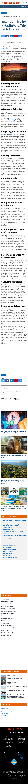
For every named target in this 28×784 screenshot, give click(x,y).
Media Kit (21, 742)
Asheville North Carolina (9, 549)
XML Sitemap (21, 741)
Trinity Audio (13, 42)
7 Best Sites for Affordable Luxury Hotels (15, 691)
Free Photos (3, 715)
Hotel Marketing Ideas (8, 741)
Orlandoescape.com (21, 738)
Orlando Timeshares (5, 718)
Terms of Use (8, 747)
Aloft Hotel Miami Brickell (10, 557)
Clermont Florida (7, 553)
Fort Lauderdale (7, 539)
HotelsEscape (14, 729)
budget (12, 134)
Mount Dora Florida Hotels (8, 608)
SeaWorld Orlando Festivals (7, 711)
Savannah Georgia (8, 547)
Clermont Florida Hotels (7, 604)
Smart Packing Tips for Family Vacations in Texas (12, 391)
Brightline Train (4, 710)
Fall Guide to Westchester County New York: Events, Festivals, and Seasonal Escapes (13, 482)
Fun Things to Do (21, 736)
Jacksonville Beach (8, 551)
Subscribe (24, 6)
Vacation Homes (4, 708)
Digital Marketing (8, 738)
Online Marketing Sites (8, 739)
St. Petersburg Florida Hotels (8, 611)
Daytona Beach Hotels (7, 601)
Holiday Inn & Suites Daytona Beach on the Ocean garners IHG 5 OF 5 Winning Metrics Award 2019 (16, 677)
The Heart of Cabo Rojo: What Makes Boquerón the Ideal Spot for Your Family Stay (13, 508)
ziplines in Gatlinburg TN (10, 120)
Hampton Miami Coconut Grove (11, 543)
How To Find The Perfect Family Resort (17, 686)
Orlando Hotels (5, 599)
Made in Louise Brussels (9, 545)
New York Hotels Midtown (8, 625)
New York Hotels (5, 630)
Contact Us (8, 736)
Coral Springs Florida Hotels (8, 632)
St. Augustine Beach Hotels (8, 613)
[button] (3, 6)
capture (11, 285)
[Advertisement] (14, 360)
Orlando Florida (5, 623)
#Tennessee (4, 375)
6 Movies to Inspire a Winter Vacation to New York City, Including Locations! (16, 682)
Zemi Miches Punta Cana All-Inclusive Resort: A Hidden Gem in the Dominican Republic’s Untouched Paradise (13, 697)
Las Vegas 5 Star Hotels (7, 606)
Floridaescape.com (21, 739)
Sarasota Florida (7, 555)
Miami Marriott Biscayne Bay (10, 541)
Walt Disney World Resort (7, 618)
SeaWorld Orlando (6, 635)
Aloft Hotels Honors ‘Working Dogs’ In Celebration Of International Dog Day (11, 399)
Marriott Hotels (5, 616)
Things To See (4, 13)
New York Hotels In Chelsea (8, 628)
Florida (3, 620)
